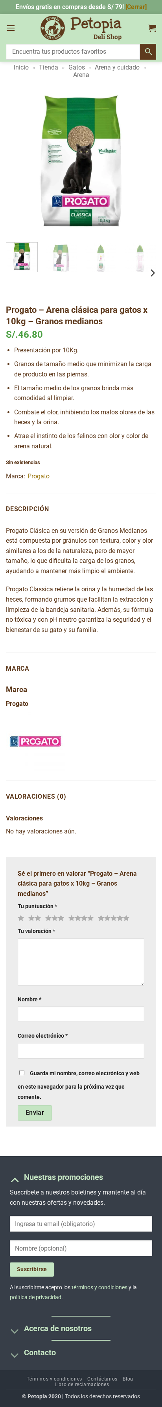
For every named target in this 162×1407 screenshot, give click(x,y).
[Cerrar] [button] (136, 7)
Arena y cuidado (117, 67)
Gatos (76, 67)
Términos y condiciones (54, 1379)
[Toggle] (15, 1179)
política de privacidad (35, 1297)
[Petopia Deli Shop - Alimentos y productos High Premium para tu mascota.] (81, 28)
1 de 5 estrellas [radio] (20, 918)
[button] (10, 28)
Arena (81, 75)
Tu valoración (36, 931)
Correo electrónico (43, 1036)
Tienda (48, 67)
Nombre (29, 999)
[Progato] (35, 741)
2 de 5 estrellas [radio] (33, 918)
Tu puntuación (37, 906)
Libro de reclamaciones (82, 1384)
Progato (39, 476)
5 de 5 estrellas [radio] (112, 918)
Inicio (21, 67)
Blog (128, 1379)
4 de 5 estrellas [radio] (80, 918)
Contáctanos (102, 1379)
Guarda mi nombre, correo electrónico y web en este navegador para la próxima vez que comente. (79, 1085)
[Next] (143, 160)
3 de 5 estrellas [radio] (53, 918)
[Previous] (19, 160)
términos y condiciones (99, 1287)
